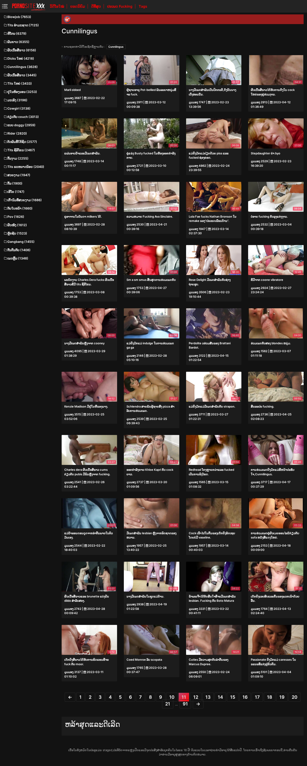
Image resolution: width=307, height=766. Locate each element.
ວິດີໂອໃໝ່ (57, 6)
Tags (143, 6)
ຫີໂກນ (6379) (17, 33)
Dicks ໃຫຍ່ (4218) (20, 58)
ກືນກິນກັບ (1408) (19, 250)
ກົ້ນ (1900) (14, 183)
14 (220, 697)
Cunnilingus (116, 46)
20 (294, 697)
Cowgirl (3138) (19, 108)
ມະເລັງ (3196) (17, 100)
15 (232, 697)
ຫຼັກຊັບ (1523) (17, 233)
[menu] (5, 6)
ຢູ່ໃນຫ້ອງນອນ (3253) (22, 92)
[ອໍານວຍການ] (29, 6)
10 (171, 697)
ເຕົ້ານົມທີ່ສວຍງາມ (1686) (24, 200)
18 (269, 697)
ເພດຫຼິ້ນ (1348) (17, 258)
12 (195, 697)
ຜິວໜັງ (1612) (17, 225)
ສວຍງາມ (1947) (18, 175)
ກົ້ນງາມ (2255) (18, 158)
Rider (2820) (17, 133)
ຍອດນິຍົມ (78, 6)
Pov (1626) (15, 217)
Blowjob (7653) (19, 17)
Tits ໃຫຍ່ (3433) (19, 83)
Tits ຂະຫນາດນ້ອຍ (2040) (25, 167)
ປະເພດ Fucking (120, 6)
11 (184, 697)
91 (185, 704)
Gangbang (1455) (21, 241)
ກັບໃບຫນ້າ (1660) (20, 208)
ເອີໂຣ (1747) (15, 192)
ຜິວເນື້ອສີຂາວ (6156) (21, 50)
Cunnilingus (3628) (22, 67)
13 (208, 697)
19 (282, 697)
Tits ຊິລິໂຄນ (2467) (21, 150)
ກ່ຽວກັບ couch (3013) (23, 117)
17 (257, 697)
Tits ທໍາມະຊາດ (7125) (23, 25)
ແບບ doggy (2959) (21, 125)
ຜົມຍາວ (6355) (18, 42)
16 (245, 697)
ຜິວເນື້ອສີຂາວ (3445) (22, 75)
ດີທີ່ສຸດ (96, 6)
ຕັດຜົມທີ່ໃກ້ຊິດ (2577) (22, 142)
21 (167, 704)
